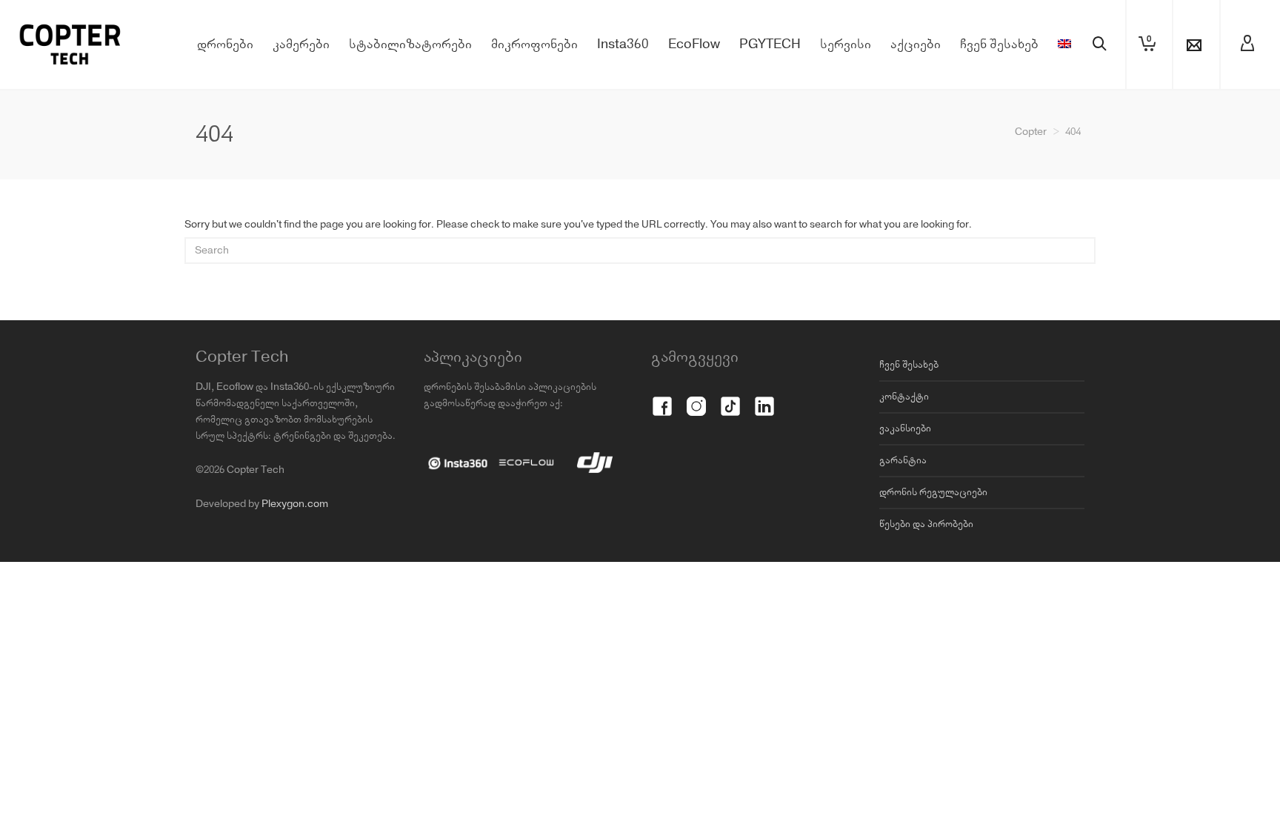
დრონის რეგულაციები (933, 492)
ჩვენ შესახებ (909, 364)
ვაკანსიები (905, 428)
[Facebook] (662, 398)
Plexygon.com (294, 504)
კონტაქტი (904, 396)
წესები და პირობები (926, 524)
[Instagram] (696, 398)
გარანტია (903, 460)
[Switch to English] (1064, 44)
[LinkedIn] (764, 398)
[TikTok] (730, 398)
